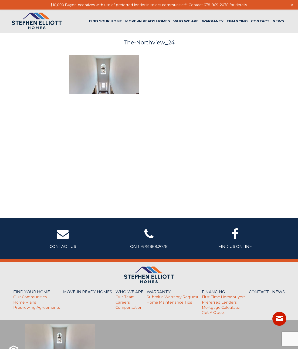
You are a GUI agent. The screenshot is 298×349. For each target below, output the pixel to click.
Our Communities (30, 297)
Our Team (125, 297)
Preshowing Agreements (36, 307)
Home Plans (24, 302)
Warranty (213, 21)
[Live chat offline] (279, 319)
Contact (260, 21)
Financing (237, 21)
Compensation (128, 307)
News (278, 21)
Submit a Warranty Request (173, 297)
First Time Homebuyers (223, 297)
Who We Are (186, 21)
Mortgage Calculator (221, 307)
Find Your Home (105, 21)
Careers (122, 302)
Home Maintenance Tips (169, 302)
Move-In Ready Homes (147, 21)
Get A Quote (214, 312)
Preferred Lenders (219, 302)
